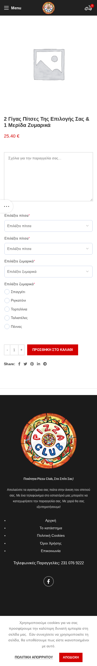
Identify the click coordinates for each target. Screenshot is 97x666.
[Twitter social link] (25, 364)
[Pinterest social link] (32, 364)
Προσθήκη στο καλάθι (52, 350)
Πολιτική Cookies (51, 535)
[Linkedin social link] (38, 364)
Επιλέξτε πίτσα (17, 215)
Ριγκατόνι (18, 300)
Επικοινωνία (51, 551)
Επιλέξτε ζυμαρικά (19, 261)
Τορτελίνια (19, 309)
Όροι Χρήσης (51, 543)
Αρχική (50, 520)
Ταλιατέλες (19, 318)
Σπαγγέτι (18, 292)
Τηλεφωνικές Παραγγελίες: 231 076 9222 (48, 563)
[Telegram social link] (45, 364)
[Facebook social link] (19, 364)
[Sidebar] (6, 206)
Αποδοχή (71, 657)
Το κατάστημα (51, 528)
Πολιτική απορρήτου (34, 657)
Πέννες (16, 326)
